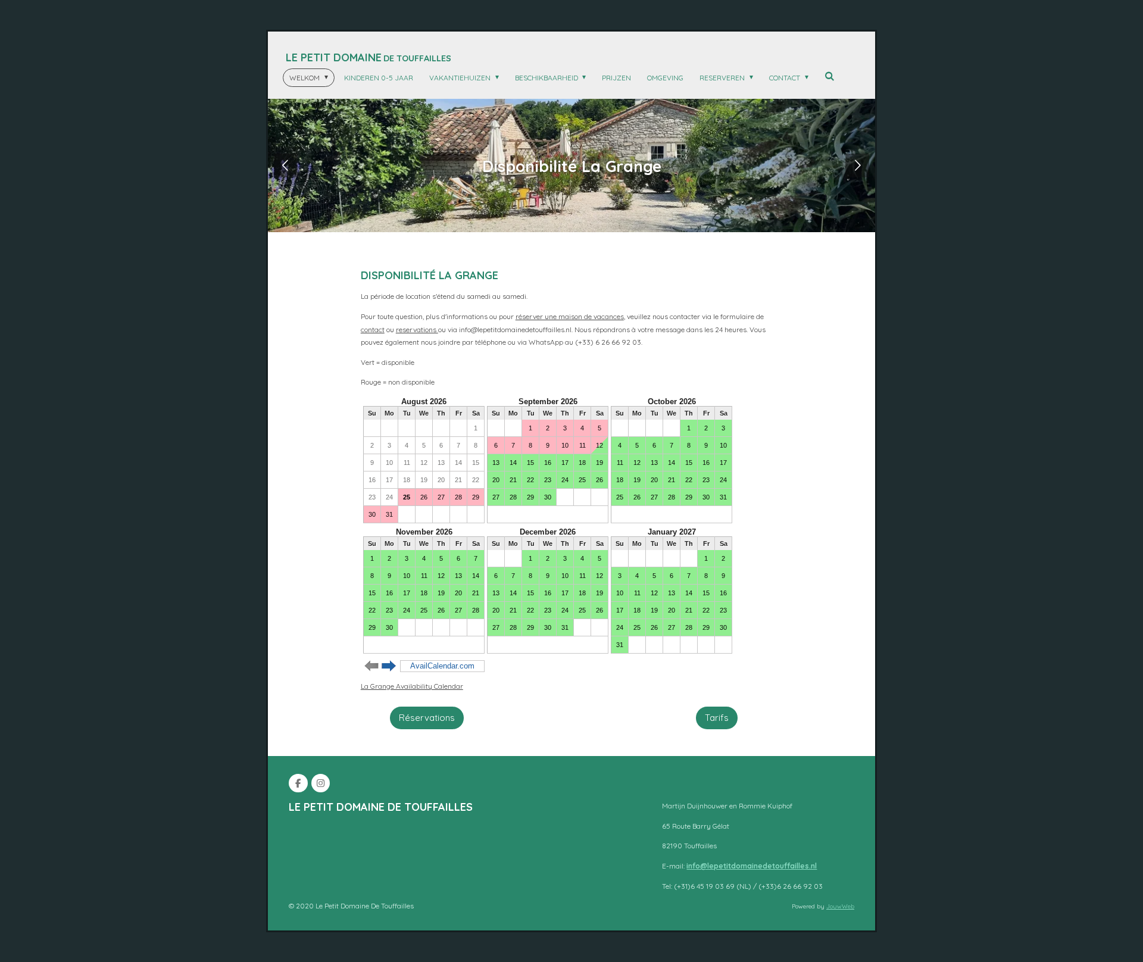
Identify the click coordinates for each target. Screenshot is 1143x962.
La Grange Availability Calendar (412, 686)
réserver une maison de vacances (570, 316)
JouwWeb (840, 906)
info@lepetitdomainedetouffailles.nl (751, 865)
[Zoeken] (829, 75)
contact (373, 329)
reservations (417, 329)
